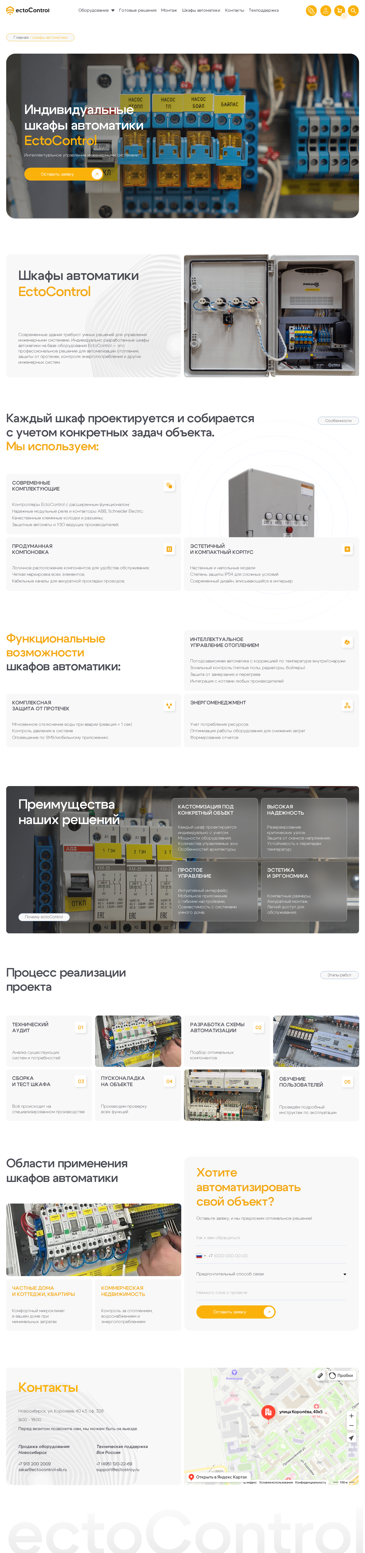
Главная (21, 37)
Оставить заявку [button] (57, 174)
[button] (353, 10)
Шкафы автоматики (201, 10)
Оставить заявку (229, 1312)
